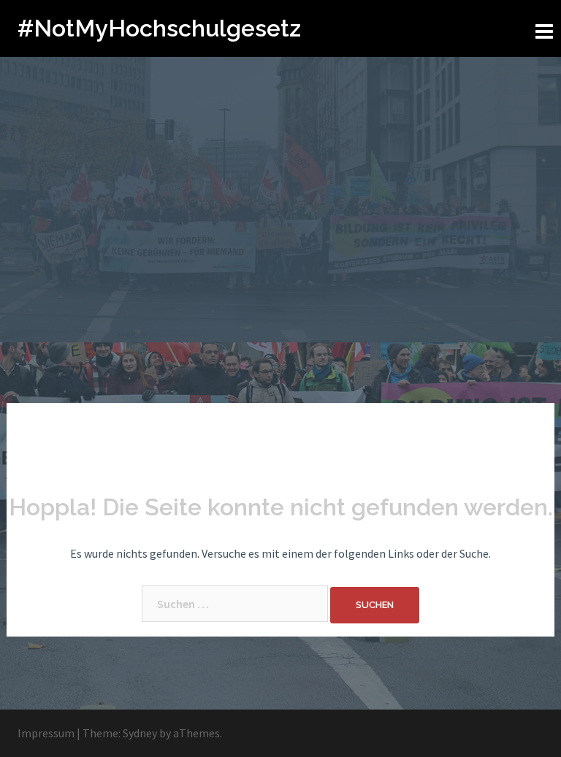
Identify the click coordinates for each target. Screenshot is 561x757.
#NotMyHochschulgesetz (159, 28)
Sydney (140, 733)
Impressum (46, 733)
